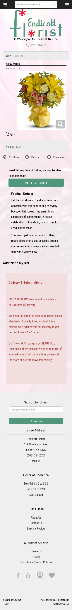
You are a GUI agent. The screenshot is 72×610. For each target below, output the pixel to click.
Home (8, 56)
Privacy (36, 557)
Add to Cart (36, 183)
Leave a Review (36, 528)
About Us (36, 517)
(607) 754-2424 (37, 45)
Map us (36, 461)
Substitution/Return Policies (36, 562)
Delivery (36, 551)
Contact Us (36, 523)
